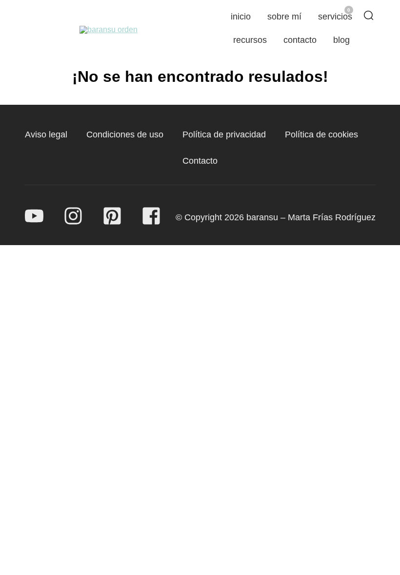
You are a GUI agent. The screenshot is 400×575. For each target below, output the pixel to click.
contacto (300, 40)
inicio (241, 16)
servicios (335, 16)
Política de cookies (321, 134)
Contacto (200, 161)
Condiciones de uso (124, 134)
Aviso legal (46, 134)
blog (341, 40)
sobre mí (284, 16)
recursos (250, 40)
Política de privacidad (224, 134)
